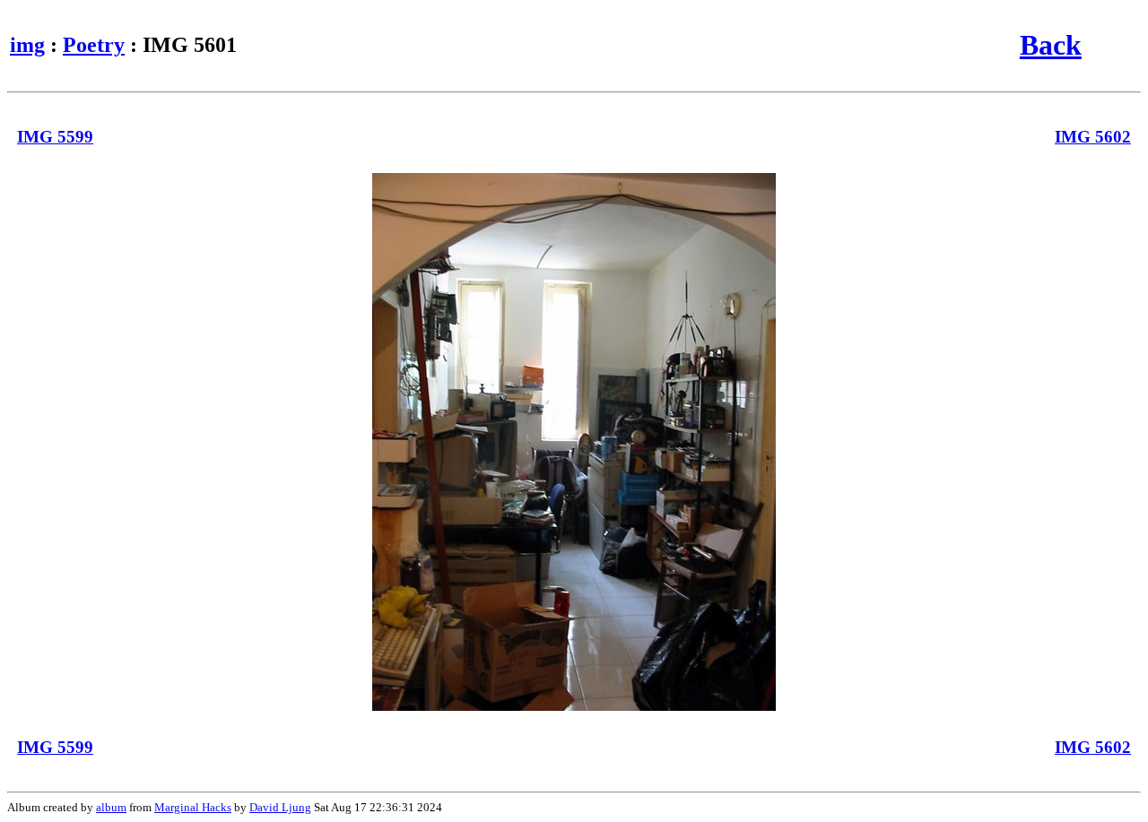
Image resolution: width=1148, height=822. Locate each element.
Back (1051, 45)
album (111, 807)
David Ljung (280, 807)
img (27, 44)
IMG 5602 (1093, 136)
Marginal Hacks (192, 807)
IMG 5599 (55, 136)
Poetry (94, 44)
